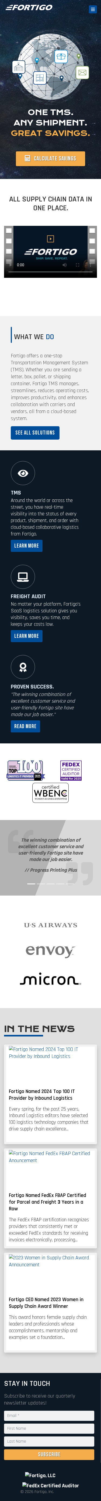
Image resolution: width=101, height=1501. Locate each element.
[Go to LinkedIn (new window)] (65, 1475)
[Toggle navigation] (93, 9)
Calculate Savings (54, 158)
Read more (25, 726)
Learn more (26, 545)
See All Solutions (35, 432)
